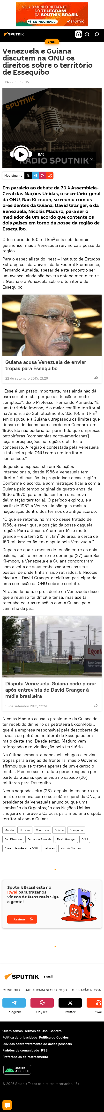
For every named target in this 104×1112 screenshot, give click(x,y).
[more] (96, 378)
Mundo (9, 830)
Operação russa (86, 990)
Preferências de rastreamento (25, 1057)
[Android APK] (17, 1070)
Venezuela (42, 830)
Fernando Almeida (39, 839)
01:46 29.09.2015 (15, 82)
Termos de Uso (36, 1031)
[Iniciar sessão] (87, 34)
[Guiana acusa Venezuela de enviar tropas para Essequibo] (52, 325)
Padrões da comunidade (20, 1050)
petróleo (49, 848)
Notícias (25, 830)
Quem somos (12, 1031)
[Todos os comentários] (7, 1105)
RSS (44, 1050)
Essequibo (76, 830)
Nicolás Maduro (70, 848)
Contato (56, 1031)
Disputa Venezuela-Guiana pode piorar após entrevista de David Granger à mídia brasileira (50, 689)
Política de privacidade (19, 1037)
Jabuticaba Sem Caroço (46, 990)
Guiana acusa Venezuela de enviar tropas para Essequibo (45, 365)
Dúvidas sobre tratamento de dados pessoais (37, 1044)
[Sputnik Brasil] (14, 36)
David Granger (66, 839)
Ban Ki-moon (13, 839)
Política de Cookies (54, 1037)
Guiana (59, 830)
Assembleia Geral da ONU (21, 848)
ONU (85, 839)
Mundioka (11, 990)
